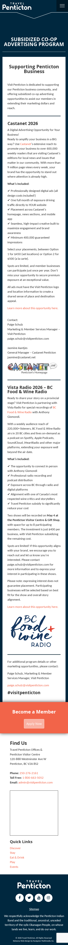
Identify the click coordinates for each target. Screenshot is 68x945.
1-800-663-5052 (33, 778)
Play (12, 862)
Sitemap (34, 909)
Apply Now (34, 724)
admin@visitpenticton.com (35, 782)
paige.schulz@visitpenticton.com (28, 685)
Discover (15, 848)
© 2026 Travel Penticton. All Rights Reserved (34, 938)
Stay (12, 853)
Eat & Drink (17, 857)
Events (14, 867)
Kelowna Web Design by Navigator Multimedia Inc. (33, 941)
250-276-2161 (29, 773)
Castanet (25, 144)
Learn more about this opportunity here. (32, 308)
